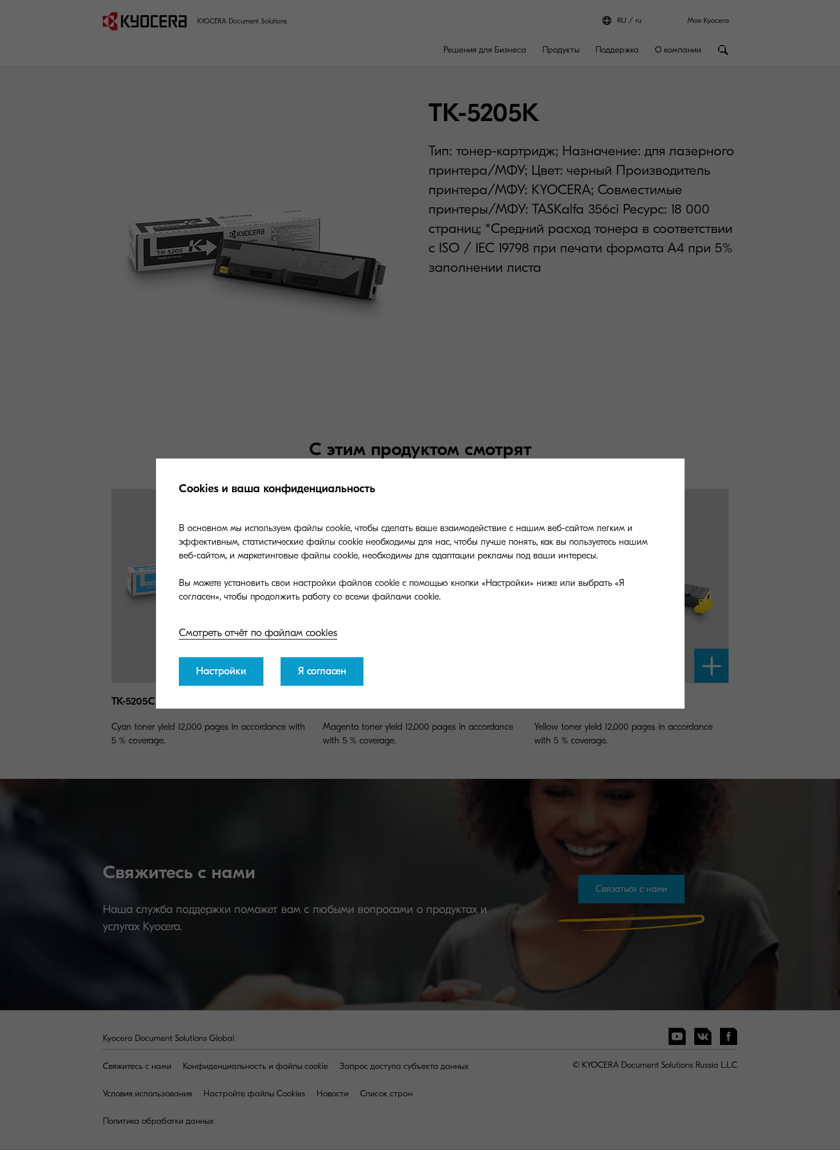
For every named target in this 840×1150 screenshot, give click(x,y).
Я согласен (322, 671)
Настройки (221, 671)
